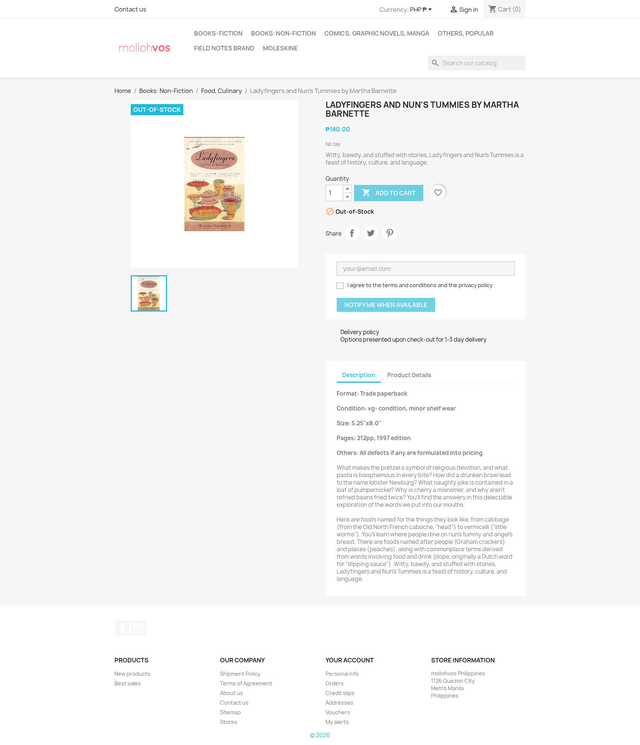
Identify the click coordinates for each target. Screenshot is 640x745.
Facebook (122, 628)
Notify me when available (385, 305)
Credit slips (340, 692)
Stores (228, 721)
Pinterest (389, 233)
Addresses (339, 702)
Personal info (342, 673)
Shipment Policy (240, 673)
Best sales (127, 683)
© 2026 (320, 735)
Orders (335, 683)
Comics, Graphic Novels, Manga (376, 33)
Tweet (370, 233)
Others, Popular (466, 33)
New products (132, 673)
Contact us (130, 9)
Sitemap (230, 712)
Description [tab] (358, 375)
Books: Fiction (218, 33)
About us (231, 692)
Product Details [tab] (409, 375)
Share (351, 233)
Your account (350, 660)
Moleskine (280, 48)
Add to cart (389, 192)
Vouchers (338, 712)
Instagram (138, 628)
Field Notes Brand (224, 48)
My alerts (337, 721)
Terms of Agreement (246, 683)
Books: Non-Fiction (283, 33)
